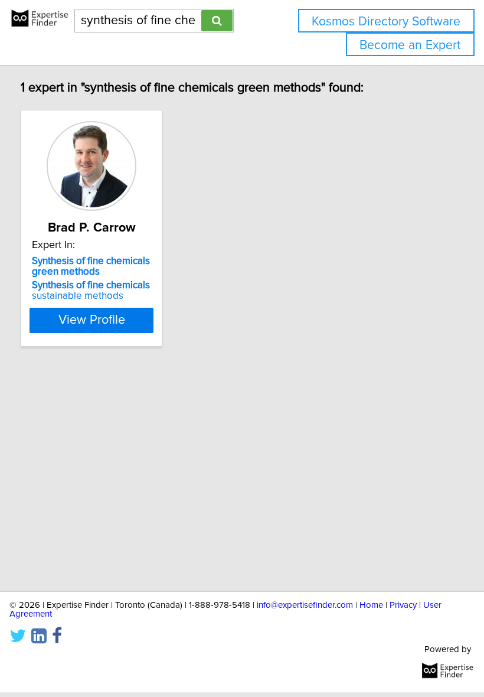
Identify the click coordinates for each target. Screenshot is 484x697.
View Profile (91, 320)
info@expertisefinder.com (305, 605)
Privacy (403, 605)
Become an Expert (409, 45)
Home (371, 605)
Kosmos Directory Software (386, 21)
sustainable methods (91, 290)
